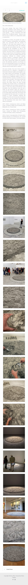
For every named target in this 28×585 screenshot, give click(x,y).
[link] (14, 569)
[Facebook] (13, 579)
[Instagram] (15, 579)
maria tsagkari (14, 2)
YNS (14, 575)
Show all (22, 10)
